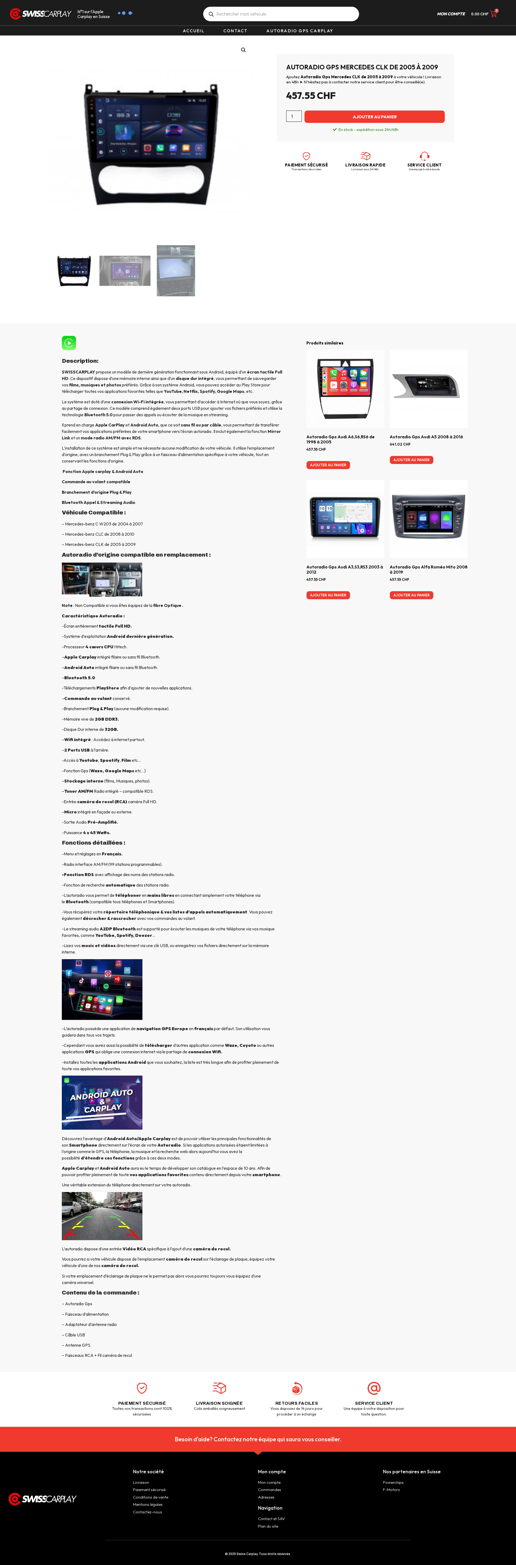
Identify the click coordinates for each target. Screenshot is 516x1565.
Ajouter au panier (375, 116)
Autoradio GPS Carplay (299, 30)
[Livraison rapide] (365, 156)
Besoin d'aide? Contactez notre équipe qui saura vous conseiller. (258, 1439)
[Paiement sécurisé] (306, 156)
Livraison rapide (365, 165)
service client (424, 165)
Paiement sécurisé (306, 165)
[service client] (424, 156)
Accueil (194, 30)
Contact (235, 30)
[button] (243, 50)
